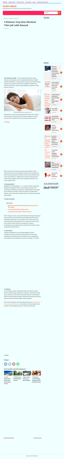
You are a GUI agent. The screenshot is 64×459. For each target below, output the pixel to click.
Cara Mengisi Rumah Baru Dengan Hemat (18, 209)
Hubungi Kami (12, 2)
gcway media (10, 6)
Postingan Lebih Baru (9, 438)
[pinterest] (13, 364)
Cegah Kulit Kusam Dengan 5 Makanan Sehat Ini (20, 211)
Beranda (5, 2)
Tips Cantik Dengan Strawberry (54, 175)
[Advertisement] (22, 42)
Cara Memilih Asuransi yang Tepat (55, 118)
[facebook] (5, 364)
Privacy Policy (20, 2)
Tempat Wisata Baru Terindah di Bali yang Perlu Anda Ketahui (55, 85)
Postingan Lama (37, 438)
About (34, 2)
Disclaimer (28, 2)
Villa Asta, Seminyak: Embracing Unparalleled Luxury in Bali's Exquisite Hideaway (55, 71)
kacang (22, 186)
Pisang (7, 122)
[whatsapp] (17, 364)
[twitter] (9, 364)
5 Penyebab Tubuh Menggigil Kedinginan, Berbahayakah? (55, 153)
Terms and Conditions (42, 2)
